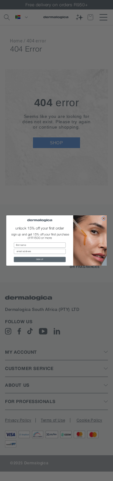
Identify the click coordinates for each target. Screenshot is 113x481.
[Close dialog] (104, 218)
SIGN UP (39, 259)
